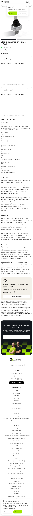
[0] (8, 39)
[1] (24, 39)
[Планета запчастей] (6, 2)
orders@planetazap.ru (23, 239)
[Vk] (11, 379)
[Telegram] (15, 379)
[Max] (21, 379)
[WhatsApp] (18, 379)
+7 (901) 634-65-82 (15, 237)
